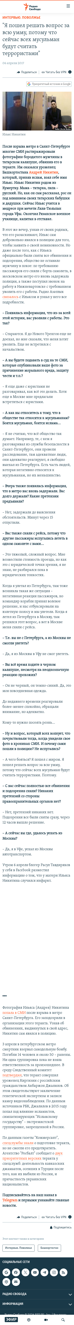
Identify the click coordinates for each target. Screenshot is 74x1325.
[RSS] (63, 1272)
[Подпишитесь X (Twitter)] (25, 1272)
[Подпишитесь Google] (6, 1272)
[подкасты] (29, 1320)
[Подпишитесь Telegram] (44, 1272)
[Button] (27, 72)
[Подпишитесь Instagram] (54, 1272)
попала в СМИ (14, 1013)
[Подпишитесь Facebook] (16, 1272)
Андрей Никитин (43, 172)
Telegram (9, 1200)
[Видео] (46, 1320)
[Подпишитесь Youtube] (35, 1272)
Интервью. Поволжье (21, 18)
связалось (10, 297)
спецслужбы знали (18, 1143)
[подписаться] (16, 1282)
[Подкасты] (6, 1282)
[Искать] (63, 1320)
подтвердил (12, 1075)
